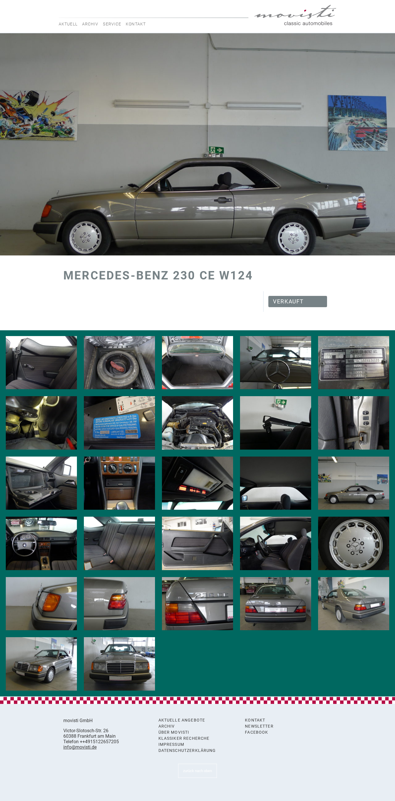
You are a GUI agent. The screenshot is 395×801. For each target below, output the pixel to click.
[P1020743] (275, 363)
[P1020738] (197, 423)
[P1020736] (353, 423)
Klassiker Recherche (184, 738)
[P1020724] (119, 543)
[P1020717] (41, 604)
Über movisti (173, 732)
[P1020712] (275, 604)
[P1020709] (119, 664)
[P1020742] (353, 363)
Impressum (171, 744)
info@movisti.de (80, 747)
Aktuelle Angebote (181, 720)
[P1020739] (119, 423)
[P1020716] (119, 604)
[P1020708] (353, 483)
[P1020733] (41, 483)
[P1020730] (119, 483)
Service (112, 24)
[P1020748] (119, 363)
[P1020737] (275, 423)
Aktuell (68, 24)
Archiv (90, 24)
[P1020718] (353, 543)
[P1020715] (197, 604)
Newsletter (259, 726)
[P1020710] (41, 664)
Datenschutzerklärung (187, 750)
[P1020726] (41, 363)
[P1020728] (197, 483)
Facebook (256, 732)
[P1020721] (197, 543)
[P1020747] (197, 363)
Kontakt (136, 24)
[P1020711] (353, 604)
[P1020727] (275, 483)
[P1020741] (41, 423)
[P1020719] (275, 543)
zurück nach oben (197, 771)
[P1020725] (41, 543)
